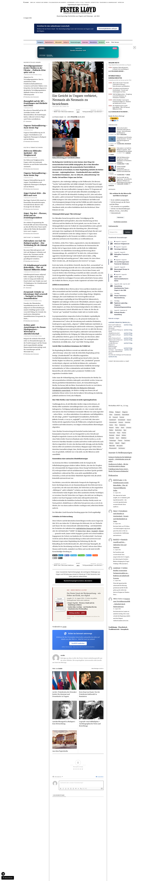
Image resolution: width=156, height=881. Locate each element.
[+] (86, 788)
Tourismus (128, 152)
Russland (111, 435)
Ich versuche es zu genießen (120, 206)
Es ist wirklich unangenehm (120, 200)
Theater (120, 440)
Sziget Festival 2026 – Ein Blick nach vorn (35, 194)
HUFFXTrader (117, 480)
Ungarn (112, 154)
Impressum (121, 2)
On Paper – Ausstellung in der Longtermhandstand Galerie (116, 351)
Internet (126, 183)
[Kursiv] (63, 788)
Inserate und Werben (42, 2)
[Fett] (60, 788)
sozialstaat (116, 568)
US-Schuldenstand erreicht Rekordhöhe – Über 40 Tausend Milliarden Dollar (35, 267)
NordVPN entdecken (78, 643)
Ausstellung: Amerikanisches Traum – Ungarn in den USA (121, 288)
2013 (78, 111)
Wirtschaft (58, 42)
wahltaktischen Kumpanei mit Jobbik (88, 528)
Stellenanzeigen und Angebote (57, 2)
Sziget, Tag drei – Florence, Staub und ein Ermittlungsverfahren (35, 215)
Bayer (89, 531)
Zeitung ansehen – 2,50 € (77, 613)
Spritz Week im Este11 (115, 338)
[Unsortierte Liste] (73, 788)
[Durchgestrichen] (68, 788)
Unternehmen (71, 2)
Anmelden (100, 777)
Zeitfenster (122, 448)
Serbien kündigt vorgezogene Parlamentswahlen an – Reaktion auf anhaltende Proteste (122, 101)
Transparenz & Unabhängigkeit (108, 2)
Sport (117, 438)
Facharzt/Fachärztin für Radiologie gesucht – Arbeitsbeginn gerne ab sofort (120, 459)
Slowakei (111, 438)
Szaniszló (95, 531)
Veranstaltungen (75, 42)
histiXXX (116, 539)
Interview (85, 42)
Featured (115, 417)
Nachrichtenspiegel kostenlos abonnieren (78, 581)
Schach (118, 435)
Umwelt (112, 145)
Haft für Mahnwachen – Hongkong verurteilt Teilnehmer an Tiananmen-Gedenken (122, 95)
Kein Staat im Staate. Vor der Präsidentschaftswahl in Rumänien (89, 694)
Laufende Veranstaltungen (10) (119, 322)
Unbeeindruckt (116, 213)
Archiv (108, 42)
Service (101, 42)
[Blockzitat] (76, 788)
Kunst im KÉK (112, 348)
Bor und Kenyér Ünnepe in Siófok (116, 330)
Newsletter (93, 42)
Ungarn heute (114, 63)
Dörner (101, 531)
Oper (125, 430)
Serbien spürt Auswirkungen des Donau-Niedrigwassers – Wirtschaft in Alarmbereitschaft (35, 329)
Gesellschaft (123, 134)
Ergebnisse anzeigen (120, 222)
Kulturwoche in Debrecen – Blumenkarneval (115, 340)
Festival (122, 417)
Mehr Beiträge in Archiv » (98, 668)
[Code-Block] (78, 788)
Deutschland (125, 414)
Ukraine (111, 443)
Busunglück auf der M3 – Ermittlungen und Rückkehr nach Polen (35, 103)
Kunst (122, 427)
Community (117, 414)
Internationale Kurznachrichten (115, 77)
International (120, 143)
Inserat (129, 419)
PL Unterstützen (8, 878)
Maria (115, 511)
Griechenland (128, 143)
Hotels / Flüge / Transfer (82, 2)
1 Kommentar (28, 121)
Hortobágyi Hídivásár (120, 249)
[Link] (81, 788)
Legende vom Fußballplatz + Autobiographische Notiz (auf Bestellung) (90, 723)
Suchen (127, 232)
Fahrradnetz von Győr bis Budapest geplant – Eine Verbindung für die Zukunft (35, 243)
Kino (116, 425)
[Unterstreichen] (65, 788)
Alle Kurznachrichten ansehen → (119, 111)
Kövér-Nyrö (82, 531)
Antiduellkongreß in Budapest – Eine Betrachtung (64, 722)
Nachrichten (48, 42)
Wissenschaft (112, 448)
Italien (111, 425)
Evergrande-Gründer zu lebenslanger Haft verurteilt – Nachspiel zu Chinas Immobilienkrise (35, 295)
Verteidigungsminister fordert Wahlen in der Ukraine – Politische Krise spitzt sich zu (35, 69)
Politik (124, 432)
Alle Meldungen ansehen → (117, 71)
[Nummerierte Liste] (71, 788)
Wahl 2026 (112, 445)
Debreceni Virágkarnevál (121, 244)
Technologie (112, 440)
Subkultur (123, 438)
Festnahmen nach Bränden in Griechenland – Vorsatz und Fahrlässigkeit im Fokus (121, 90)
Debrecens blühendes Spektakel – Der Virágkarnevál (32, 153)
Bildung (111, 412)
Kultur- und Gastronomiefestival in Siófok (121, 279)
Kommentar (111, 185)
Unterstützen (95, 2)
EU (117, 134)
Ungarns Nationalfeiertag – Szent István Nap (35, 126)
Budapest (40, 42)
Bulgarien (124, 412)
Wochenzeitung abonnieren (107, 30)
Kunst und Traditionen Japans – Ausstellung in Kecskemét (115, 326)
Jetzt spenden (108, 26)
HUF (118, 406)
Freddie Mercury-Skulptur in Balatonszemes (113, 344)
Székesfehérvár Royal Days (114, 335)
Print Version (115, 42)
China (127, 163)
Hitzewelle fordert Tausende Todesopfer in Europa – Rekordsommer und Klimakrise (121, 84)
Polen (118, 432)
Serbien (128, 174)
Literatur (128, 427)
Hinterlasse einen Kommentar (32, 97)
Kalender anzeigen (114, 318)
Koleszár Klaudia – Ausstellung (120, 313)
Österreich (112, 432)
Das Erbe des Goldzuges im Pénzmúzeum (120, 355)
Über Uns (32, 2)
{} (83, 788)
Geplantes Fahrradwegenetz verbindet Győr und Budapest (120, 68)
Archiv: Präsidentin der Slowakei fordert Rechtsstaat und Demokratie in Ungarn (64, 694)
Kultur (65, 42)
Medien (111, 430)
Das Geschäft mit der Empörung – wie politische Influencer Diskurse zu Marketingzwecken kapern (124, 180)
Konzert (111, 427)
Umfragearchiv (113, 226)
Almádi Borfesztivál (114, 333)
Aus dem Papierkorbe (60, 751)
